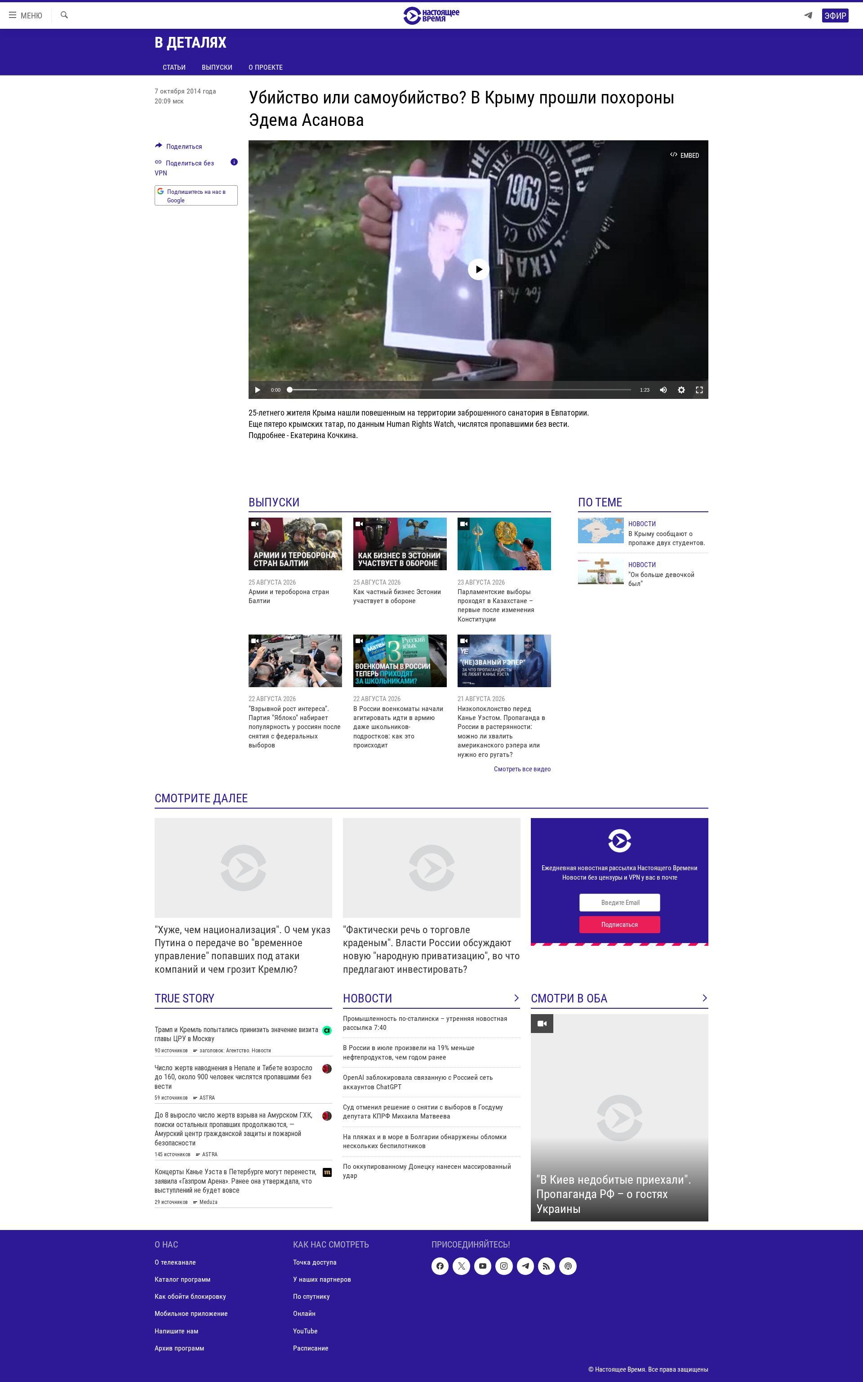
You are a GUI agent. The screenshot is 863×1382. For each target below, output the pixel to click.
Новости (642, 524)
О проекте (266, 67)
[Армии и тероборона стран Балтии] (295, 544)
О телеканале (175, 1262)
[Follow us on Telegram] (525, 1266)
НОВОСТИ (367, 998)
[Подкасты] (567, 1266)
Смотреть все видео (522, 769)
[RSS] (546, 1266)
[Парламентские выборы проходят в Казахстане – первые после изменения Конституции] (504, 544)
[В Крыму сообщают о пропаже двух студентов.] (601, 530)
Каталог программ (182, 1279)
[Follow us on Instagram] (503, 1266)
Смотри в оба (569, 998)
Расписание (311, 1348)
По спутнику (311, 1297)
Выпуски (217, 67)
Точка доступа (315, 1262)
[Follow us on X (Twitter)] (461, 1266)
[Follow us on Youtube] (482, 1266)
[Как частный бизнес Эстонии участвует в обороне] (400, 544)
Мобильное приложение (191, 1314)
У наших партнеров (322, 1279)
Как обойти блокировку (190, 1297)
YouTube (305, 1331)
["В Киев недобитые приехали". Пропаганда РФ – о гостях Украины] (619, 1118)
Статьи (174, 67)
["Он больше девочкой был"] (601, 571)
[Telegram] (808, 15)
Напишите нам (176, 1331)
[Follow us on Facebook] (440, 1266)
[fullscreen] (699, 390)
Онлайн (304, 1314)
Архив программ (179, 1348)
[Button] (178, 148)
